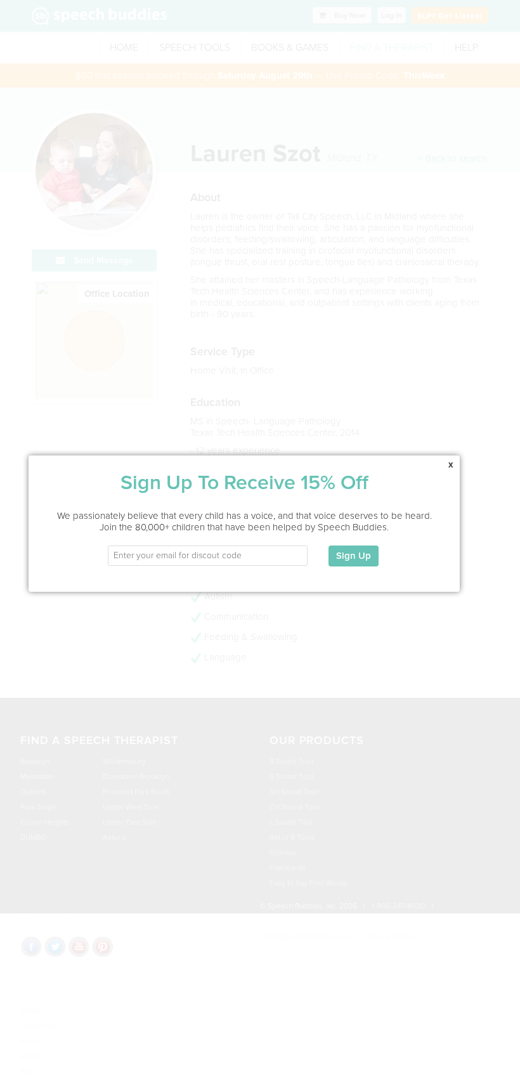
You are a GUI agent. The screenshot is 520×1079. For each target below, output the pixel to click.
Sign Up (353, 555)
